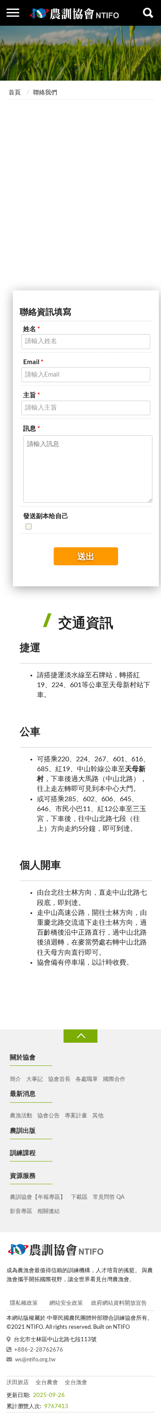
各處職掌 (87, 1079)
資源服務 (23, 1176)
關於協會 (23, 1057)
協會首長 (59, 1079)
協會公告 (48, 1116)
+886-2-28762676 (38, 1350)
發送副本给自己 (45, 516)
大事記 (34, 1079)
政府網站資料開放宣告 (119, 1303)
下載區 (79, 1197)
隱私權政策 (24, 1303)
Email (33, 362)
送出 (85, 556)
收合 (80, 1036)
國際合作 (114, 1079)
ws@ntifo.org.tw (35, 1360)
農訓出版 (23, 1131)
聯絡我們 (45, 93)
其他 (97, 1116)
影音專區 (21, 1211)
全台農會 (47, 1382)
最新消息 (23, 1094)
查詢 (148, 13)
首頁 (15, 93)
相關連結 (48, 1211)
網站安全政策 (66, 1303)
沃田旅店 (17, 1382)
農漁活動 (21, 1116)
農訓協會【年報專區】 (38, 1197)
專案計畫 (76, 1116)
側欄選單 (13, 13)
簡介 (15, 1079)
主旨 (31, 395)
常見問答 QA (109, 1197)
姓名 (31, 329)
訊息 (31, 428)
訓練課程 (23, 1153)
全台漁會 (76, 1382)
